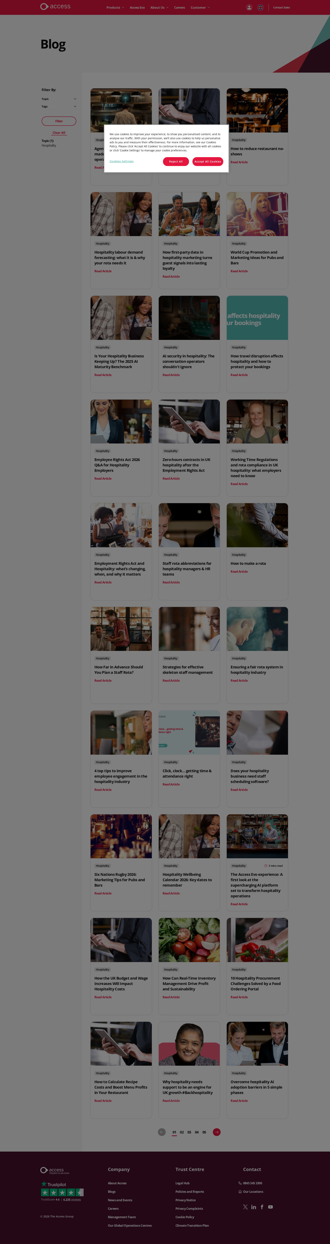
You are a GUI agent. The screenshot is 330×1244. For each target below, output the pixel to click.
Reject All (176, 161)
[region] (166, 148)
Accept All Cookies (208, 161)
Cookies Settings (122, 161)
